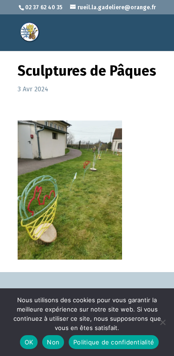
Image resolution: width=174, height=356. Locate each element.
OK (29, 342)
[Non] (162, 322)
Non (53, 342)
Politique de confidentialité (113, 342)
